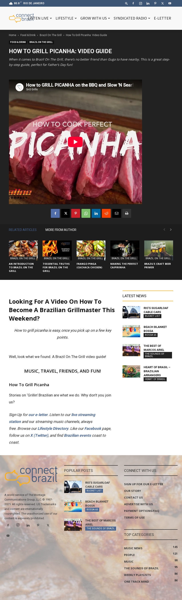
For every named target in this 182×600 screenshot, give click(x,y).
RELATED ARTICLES (23, 230)
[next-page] (171, 229)
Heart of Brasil (155, 379)
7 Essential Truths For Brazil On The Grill (56, 267)
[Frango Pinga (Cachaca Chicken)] (91, 250)
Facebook (92, 428)
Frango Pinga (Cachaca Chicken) (89, 265)
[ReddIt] (106, 213)
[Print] (126, 213)
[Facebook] (133, 3)
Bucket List (152, 316)
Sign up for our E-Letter (143, 484)
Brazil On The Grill (51, 35)
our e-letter (37, 414)
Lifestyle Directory (53, 428)
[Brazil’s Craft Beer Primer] (158, 250)
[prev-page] (164, 229)
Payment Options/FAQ (141, 511)
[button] (126, 3)
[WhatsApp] (85, 213)
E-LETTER (162, 18)
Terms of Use (134, 517)
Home (12, 35)
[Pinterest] (155, 3)
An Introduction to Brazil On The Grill (21, 267)
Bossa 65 (150, 334)
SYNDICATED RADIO (130, 18)
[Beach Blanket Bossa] (131, 331)
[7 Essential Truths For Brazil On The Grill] (57, 250)
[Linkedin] (147, 3)
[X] (162, 3)
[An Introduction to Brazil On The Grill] (23, 250)
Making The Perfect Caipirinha (124, 265)
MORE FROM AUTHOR (61, 230)
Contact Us (133, 497)
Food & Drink (28, 35)
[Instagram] (140, 3)
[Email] (116, 213)
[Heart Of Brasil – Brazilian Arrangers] (131, 371)
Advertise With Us (138, 504)
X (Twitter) (39, 435)
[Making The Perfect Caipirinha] (124, 250)
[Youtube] (169, 3)
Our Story (132, 491)
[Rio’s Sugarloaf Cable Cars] (131, 312)
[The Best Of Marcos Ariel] (131, 350)
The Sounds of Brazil (154, 355)
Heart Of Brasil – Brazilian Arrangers (157, 371)
